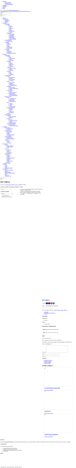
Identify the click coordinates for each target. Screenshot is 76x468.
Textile (62, 310)
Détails (51, 390)
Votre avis (44, 352)
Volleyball (65, 310)
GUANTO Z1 (47, 411)
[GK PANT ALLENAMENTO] (60, 423)
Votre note (44, 343)
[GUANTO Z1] (60, 400)
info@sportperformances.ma (14, 10)
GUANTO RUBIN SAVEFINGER (52, 388)
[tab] (60, 312)
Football (55, 310)
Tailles (43, 305)
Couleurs (43, 303)
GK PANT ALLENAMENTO (51, 434)
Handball (58, 310)
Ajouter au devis (47, 390)
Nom (43, 354)
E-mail (43, 356)
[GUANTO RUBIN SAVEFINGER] (60, 377)
